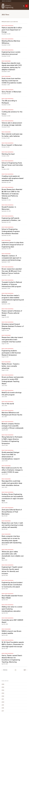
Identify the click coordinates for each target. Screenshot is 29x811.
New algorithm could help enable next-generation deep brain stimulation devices (12, 483)
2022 (3, 696)
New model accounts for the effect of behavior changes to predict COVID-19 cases (12, 470)
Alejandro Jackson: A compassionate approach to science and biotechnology (11, 258)
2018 (3, 707)
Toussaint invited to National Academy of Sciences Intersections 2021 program (12, 284)
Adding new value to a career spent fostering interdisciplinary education (12, 609)
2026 (3, 684)
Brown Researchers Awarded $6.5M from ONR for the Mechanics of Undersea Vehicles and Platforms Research (12, 194)
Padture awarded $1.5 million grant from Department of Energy (12, 30)
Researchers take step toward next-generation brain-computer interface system (12, 340)
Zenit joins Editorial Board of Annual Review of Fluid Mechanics (12, 512)
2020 (3, 702)
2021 (3, 699)
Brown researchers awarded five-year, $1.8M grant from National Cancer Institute (12, 271)
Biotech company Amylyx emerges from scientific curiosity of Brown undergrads (12, 426)
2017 (3, 710)
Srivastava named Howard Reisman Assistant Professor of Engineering (13, 326)
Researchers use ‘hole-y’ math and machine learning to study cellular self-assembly (12, 525)
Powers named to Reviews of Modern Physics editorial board (12, 313)
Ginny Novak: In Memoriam (11, 92)
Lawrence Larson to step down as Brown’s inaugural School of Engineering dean (13, 245)
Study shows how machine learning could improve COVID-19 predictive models (12, 81)
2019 (3, 705)
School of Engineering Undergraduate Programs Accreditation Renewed (11, 231)
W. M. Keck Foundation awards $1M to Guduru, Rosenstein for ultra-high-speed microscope (13, 644)
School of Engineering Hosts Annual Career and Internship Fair (12, 165)
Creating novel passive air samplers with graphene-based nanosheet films (12, 178)
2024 (3, 690)
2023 (3, 693)
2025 (3, 687)
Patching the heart (8, 154)
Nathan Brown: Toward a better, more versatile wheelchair (10, 366)
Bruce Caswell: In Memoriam (12, 145)
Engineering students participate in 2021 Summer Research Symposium (11, 353)
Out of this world (8, 403)
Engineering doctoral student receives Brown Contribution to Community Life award (12, 585)
